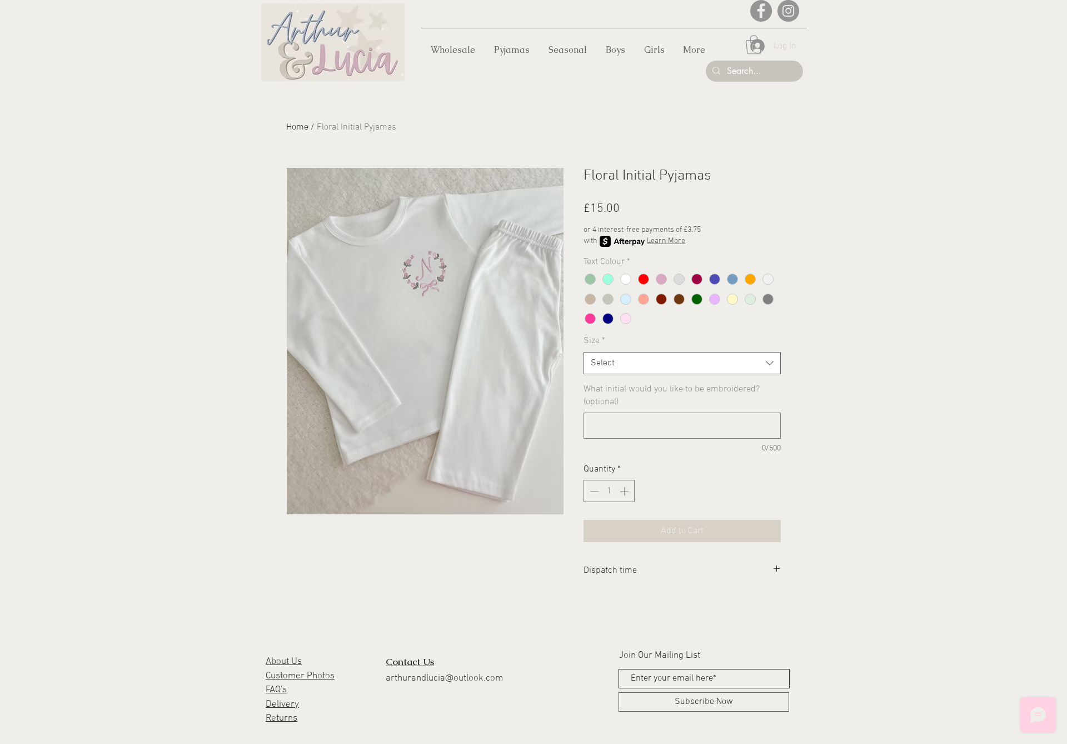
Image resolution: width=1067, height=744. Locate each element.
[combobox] (682, 363)
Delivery (282, 704)
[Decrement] (593, 491)
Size (594, 340)
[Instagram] (788, 11)
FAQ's (276, 690)
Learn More (666, 241)
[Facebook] (761, 11)
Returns (281, 718)
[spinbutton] (609, 491)
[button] (754, 44)
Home (297, 127)
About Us (284, 661)
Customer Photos (300, 676)
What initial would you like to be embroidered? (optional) (672, 395)
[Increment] (625, 491)
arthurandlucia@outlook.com (444, 678)
